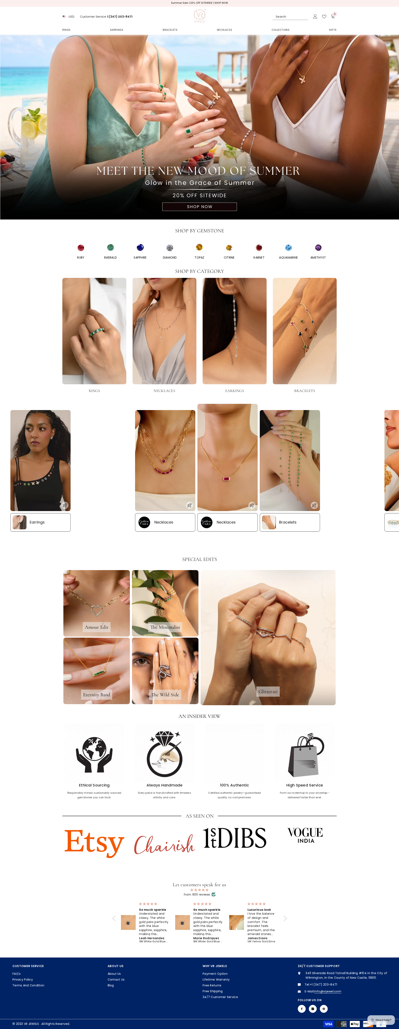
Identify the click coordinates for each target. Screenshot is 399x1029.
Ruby (80, 257)
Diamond (170, 257)
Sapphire (140, 257)
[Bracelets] (305, 331)
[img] (199, 890)
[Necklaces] (165, 331)
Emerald (110, 257)
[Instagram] (313, 1009)
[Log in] (315, 17)
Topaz (199, 257)
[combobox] (286, 17)
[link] (94, 762)
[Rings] (94, 331)
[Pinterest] (324, 1009)
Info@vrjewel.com (327, 991)
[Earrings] (235, 331)
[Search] (290, 17)
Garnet (259, 257)
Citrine (229, 257)
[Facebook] (302, 1009)
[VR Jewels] (80, 247)
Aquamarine (288, 257)
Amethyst (318, 257)
